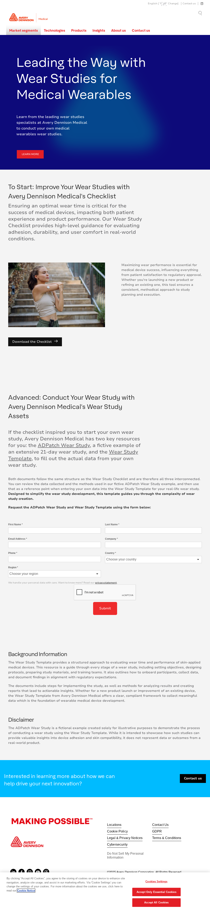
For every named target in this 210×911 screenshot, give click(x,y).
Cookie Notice (26, 890)
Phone (12, 553)
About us (118, 30)
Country (110, 553)
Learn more (30, 154)
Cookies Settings (156, 881)
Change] (173, 3)
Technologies (54, 30)
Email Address (17, 538)
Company (111, 538)
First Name (15, 524)
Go (200, 13)
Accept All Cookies (156, 902)
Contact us (189, 3)
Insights (98, 30)
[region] (105, 891)
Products (78, 30)
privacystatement (106, 582)
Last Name (112, 524)
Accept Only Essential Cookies (156, 892)
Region (13, 567)
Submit (105, 608)
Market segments (23, 30)
